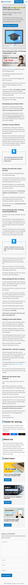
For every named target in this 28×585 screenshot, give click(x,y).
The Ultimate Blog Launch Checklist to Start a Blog (11, 520)
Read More (8, 480)
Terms (18, 583)
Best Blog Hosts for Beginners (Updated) (13, 497)
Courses (22, 583)
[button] (19, 1)
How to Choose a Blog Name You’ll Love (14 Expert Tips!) (12, 474)
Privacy (13, 583)
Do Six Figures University (10, 25)
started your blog (11, 69)
